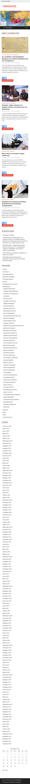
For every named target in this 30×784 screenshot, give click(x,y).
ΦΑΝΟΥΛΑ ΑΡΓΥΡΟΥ (9, 308)
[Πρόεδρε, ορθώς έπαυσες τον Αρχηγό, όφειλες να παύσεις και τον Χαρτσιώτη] (15, 93)
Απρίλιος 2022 (6, 551)
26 (22, 763)
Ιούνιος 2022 (6, 546)
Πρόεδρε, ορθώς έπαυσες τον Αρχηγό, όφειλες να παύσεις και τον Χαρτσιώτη (14, 107)
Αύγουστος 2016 (7, 719)
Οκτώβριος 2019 (7, 625)
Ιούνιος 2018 (6, 665)
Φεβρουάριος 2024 (7, 500)
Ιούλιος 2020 (6, 603)
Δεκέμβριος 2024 (7, 475)
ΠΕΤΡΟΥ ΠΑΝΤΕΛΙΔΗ (9, 355)
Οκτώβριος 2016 (7, 714)
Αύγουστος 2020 (7, 601)
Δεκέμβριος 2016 (7, 709)
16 (11, 760)
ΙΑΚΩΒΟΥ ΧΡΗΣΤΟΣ (8, 323)
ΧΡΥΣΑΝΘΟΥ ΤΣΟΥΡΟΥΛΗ (10, 357)
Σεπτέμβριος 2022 (7, 539)
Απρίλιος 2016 (6, 729)
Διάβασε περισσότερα (7, 80)
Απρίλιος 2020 (6, 610)
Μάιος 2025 (6, 463)
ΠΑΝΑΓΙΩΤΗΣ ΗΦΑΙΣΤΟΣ (10, 333)
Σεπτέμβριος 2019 (7, 628)
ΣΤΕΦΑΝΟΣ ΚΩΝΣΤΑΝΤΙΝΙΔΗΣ (11, 394)
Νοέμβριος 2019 (7, 623)
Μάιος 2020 (6, 608)
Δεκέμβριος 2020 (7, 591)
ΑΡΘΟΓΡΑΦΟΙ (6, 286)
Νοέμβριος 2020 (7, 593)
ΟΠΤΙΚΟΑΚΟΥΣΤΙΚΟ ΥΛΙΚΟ (10, 284)
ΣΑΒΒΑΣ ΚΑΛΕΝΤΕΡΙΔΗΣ (10, 335)
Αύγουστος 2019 (7, 630)
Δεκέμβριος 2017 (7, 679)
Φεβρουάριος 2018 (7, 674)
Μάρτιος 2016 (6, 731)
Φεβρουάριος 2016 (7, 734)
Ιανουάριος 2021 (7, 588)
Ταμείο (4, 414)
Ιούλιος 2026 (6, 428)
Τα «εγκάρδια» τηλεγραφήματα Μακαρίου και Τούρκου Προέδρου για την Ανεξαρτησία (15, 59)
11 (18, 757)
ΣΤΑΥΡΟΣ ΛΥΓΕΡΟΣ (8, 352)
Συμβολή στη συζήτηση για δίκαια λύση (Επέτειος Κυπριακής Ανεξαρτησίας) (14, 204)
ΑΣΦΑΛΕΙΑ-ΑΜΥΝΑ (5, 103)
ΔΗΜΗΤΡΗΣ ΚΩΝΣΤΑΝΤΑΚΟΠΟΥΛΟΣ (13, 325)
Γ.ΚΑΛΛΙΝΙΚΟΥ (13, 103)
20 (26, 760)
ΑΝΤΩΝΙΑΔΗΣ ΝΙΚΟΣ (9, 377)
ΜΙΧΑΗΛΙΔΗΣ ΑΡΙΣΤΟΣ (9, 311)
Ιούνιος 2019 (6, 635)
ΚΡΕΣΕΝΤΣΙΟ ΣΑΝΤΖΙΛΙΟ (10, 348)
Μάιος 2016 (6, 726)
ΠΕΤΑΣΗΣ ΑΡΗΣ (7, 298)
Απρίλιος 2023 (6, 522)
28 (3, 766)
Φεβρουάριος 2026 (7, 441)
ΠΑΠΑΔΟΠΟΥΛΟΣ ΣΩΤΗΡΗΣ (11, 399)
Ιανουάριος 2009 (7, 743)
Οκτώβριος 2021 (7, 566)
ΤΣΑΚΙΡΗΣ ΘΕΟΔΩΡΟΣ (9, 404)
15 (7, 760)
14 (3, 760)
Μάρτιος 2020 (6, 613)
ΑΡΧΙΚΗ (5, 269)
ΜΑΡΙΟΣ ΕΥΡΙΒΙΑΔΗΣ (9, 318)
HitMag (19, 782)
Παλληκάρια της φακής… (9, 235)
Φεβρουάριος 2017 (7, 704)
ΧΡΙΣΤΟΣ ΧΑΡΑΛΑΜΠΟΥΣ (10, 338)
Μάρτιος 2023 (6, 524)
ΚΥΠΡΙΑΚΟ (8, 54)
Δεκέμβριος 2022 (7, 532)
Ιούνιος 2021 (6, 576)
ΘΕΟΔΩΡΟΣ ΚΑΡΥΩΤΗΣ (9, 330)
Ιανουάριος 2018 (7, 677)
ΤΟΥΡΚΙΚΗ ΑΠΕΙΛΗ (8, 279)
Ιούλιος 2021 (6, 574)
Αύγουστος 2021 (7, 571)
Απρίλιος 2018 (6, 670)
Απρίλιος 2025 (6, 465)
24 (15, 763)
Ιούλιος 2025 (6, 458)
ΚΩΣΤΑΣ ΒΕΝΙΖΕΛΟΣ (15, 54)
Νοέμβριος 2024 (7, 477)
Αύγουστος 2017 (7, 689)
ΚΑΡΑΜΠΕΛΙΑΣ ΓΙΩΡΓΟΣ (10, 389)
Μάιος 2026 (6, 433)
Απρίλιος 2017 (6, 699)
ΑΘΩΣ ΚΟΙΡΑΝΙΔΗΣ (8, 397)
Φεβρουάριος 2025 (7, 470)
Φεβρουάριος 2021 (7, 586)
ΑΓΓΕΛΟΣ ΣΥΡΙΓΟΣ (8, 387)
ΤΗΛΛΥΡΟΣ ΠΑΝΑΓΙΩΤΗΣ (10, 375)
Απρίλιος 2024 (6, 495)
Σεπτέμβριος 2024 (7, 482)
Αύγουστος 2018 (7, 660)
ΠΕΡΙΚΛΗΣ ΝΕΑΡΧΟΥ (9, 340)
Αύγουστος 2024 (7, 485)
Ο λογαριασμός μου (8, 417)
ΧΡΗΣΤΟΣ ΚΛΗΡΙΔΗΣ (9, 370)
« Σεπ (3, 770)
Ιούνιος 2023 (6, 519)
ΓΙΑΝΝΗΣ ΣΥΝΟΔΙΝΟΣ (9, 365)
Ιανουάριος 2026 (7, 443)
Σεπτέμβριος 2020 (7, 598)
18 (18, 760)
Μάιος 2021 (6, 578)
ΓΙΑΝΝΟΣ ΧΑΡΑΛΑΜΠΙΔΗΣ (10, 291)
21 (3, 763)
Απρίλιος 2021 (6, 581)
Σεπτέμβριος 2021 (7, 569)
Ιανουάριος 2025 (7, 473)
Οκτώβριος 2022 (7, 537)
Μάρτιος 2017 (6, 702)
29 (7, 766)
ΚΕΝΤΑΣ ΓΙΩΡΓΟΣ (8, 362)
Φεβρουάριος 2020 (7, 615)
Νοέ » (6, 770)
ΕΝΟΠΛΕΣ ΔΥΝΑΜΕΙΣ (8, 276)
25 (18, 763)
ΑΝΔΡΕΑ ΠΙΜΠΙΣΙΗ (8, 360)
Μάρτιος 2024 (6, 497)
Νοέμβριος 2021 (7, 564)
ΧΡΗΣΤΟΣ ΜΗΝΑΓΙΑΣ (9, 367)
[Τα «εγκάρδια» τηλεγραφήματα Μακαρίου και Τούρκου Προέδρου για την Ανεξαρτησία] (15, 45)
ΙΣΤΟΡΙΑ (3, 54)
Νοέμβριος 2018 (7, 652)
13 (26, 757)
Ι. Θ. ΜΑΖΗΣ (6, 296)
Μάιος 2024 (6, 492)
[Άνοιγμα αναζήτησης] (26, 27)
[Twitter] (5, 77)
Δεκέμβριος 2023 (7, 505)
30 (11, 766)
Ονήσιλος (18, 62)
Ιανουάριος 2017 (7, 706)
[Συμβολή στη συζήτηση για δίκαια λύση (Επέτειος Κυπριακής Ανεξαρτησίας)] (15, 189)
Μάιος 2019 (6, 638)
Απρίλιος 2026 (6, 436)
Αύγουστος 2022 (7, 542)
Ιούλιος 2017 (6, 692)
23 (11, 763)
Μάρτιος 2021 (6, 583)
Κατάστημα (5, 409)
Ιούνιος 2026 (6, 431)
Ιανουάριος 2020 (7, 618)
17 (15, 760)
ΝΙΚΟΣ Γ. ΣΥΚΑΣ (7, 392)
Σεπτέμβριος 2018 (7, 657)
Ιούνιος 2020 (6, 606)
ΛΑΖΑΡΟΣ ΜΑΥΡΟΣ (8, 306)
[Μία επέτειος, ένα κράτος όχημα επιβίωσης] (15, 142)
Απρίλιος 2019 (6, 640)
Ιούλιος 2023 (6, 517)
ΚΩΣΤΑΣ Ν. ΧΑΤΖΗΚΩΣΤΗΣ (10, 293)
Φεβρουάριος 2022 (7, 556)
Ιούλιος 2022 (6, 544)
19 (22, 760)
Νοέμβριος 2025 (7, 448)
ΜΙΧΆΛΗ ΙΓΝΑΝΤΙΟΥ (8, 350)
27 (26, 763)
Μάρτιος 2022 (6, 554)
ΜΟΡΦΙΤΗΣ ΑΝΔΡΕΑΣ (9, 328)
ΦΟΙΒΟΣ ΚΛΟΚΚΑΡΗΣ (9, 288)
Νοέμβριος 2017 (7, 682)
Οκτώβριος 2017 (7, 684)
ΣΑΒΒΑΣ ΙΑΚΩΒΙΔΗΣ (8, 303)
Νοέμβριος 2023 (7, 507)
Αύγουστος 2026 (7, 426)
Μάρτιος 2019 (6, 642)
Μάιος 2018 (6, 667)
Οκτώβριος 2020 (7, 596)
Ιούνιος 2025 (6, 460)
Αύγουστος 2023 (7, 514)
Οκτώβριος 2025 (7, 450)
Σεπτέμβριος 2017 (7, 687)
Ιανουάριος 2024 (7, 502)
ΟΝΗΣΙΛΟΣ (9, 6)
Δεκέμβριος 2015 (7, 736)
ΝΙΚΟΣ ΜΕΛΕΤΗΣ (8, 402)
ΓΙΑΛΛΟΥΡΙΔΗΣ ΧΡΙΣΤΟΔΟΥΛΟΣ (12, 316)
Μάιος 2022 (6, 549)
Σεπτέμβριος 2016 (7, 716)
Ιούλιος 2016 (6, 721)
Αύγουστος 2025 (7, 455)
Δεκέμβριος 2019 (7, 620)
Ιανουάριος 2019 (7, 647)
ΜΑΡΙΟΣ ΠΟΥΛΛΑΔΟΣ (9, 345)
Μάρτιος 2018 (6, 672)
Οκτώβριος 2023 (7, 510)
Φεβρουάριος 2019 (7, 645)
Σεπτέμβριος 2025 (7, 453)
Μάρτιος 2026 (6, 438)
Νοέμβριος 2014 (7, 738)
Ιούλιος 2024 (6, 487)
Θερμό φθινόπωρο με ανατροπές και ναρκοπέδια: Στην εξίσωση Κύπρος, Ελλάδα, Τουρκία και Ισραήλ (14, 258)
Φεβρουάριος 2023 (7, 527)
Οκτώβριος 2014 (7, 741)
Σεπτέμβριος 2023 (7, 512)
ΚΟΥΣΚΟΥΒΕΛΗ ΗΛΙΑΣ (9, 320)
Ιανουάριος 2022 (7, 559)
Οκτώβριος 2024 (7, 480)
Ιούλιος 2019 (6, 633)
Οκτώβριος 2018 (7, 655)
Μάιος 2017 (6, 697)
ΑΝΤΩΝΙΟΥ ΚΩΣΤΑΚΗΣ (9, 301)
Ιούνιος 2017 (6, 694)
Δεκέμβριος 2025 (7, 445)
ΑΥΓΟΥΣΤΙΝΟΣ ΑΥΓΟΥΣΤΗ (10, 343)
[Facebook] (3, 77)
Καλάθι (4, 412)
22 (7, 763)
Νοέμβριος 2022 (7, 534)
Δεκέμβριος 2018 (7, 650)
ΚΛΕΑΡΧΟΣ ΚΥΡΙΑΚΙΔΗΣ (10, 380)
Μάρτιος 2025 (6, 468)
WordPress (13, 782)
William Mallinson (7, 384)
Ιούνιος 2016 (6, 724)
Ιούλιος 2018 (6, 662)
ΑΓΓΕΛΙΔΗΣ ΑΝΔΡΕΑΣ (9, 382)
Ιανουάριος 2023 (7, 529)
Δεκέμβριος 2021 (7, 561)
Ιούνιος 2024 (6, 490)
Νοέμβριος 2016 (7, 711)
